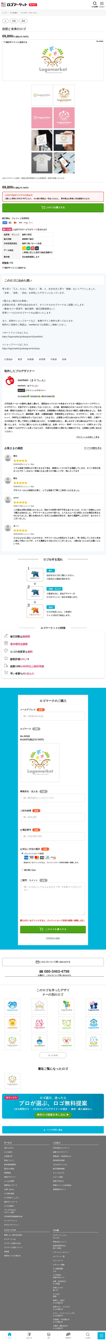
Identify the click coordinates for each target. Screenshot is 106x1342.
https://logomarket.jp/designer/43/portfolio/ (22, 336)
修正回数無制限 (59, 1168)
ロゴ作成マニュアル (11, 1197)
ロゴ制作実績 (9, 1193)
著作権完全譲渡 (59, 1160)
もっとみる (53, 1055)
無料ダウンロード (10, 1201)
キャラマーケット (10, 1220)
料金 (49, 1338)
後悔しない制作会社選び (13, 1235)
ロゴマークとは (10, 1239)
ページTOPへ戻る (54, 1129)
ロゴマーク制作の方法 (12, 1243)
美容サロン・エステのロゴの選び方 (61, 1307)
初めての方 (29, 1338)
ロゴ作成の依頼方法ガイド (59, 1276)
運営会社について (59, 1241)
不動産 (53, 359)
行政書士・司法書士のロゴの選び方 (61, 1320)
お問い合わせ (9, 1189)
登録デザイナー (10, 1177)
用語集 (6, 1251)
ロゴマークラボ (10, 1230)
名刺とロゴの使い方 (58, 1288)
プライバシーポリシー (61, 1252)
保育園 (42, 359)
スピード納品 (58, 1177)
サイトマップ (58, 1260)
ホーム (9, 1338)
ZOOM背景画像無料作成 (13, 1216)
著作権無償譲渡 (10, 1164)
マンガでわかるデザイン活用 (10, 1210)
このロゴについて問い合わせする (54, 962)
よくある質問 (9, 1181)
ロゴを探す (14, 12)
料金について (9, 1160)
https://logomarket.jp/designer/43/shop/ (21, 348)
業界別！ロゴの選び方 (12, 1255)
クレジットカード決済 (34, 853)
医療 (64, 359)
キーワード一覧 (59, 1256)
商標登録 (7, 1172)
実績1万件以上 (58, 1181)
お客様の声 (68, 1338)
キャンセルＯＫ (59, 1172)
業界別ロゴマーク (10, 1185)
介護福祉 (8, 359)
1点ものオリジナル (60, 1164)
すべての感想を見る (93, 447)
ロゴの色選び (9, 1206)
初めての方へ (9, 1148)
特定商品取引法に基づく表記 (59, 1246)
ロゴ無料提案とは (58, 1269)
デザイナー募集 (59, 1264)
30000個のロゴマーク (61, 1148)
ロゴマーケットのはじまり (59, 1236)
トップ (4, 12)
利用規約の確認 (53, 938)
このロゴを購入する (55, 207)
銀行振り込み (30, 869)
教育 (20, 359)
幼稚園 (30, 359)
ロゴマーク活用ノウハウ (13, 1247)
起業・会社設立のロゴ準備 (59, 1282)
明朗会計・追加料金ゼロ (62, 1156)
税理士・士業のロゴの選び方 (59, 1301)
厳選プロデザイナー (60, 1152)
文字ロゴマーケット (11, 1224)
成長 (23, 21)
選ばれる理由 (9, 1168)
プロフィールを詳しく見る (87, 437)
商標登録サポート (59, 1189)
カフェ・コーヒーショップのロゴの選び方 (64, 1314)
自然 (14, 21)
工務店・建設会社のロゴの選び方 (60, 1326)
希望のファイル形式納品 (62, 1185)
